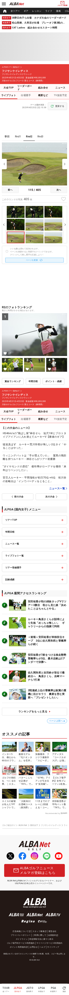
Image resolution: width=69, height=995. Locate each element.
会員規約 (52, 935)
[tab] (7, 136)
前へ (10, 189)
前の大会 (19, 496)
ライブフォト (8, 95)
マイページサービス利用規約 (49, 943)
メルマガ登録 (62, 5)
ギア (26, 11)
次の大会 (50, 496)
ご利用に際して (39, 935)
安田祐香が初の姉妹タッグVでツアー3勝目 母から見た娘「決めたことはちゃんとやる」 (47, 605)
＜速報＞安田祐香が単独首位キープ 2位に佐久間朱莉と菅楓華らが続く (47, 640)
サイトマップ (53, 947)
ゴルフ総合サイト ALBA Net (14, 825)
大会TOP (9, 87)
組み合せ (43, 87)
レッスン (36, 11)
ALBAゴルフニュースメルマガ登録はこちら (38, 870)
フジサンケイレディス (51, 825)
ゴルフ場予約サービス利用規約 (21, 943)
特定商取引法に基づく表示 (41, 939)
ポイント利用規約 (18, 947)
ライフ (48, 11)
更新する (59, 106)
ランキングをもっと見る (32, 711)
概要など (43, 95)
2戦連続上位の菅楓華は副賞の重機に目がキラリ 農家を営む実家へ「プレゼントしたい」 (47, 694)
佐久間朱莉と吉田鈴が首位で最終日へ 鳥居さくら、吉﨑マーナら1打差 (46, 676)
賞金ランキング (13, 381)
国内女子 (34, 825)
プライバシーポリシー (21, 935)
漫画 (58, 11)
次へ (58, 189)
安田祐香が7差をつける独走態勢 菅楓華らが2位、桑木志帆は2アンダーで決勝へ (48, 658)
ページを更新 (32, 260)
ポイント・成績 (53, 381)
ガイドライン (22, 939)
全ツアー (15, 11)
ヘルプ (42, 947)
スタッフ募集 (38, 931)
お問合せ (34, 947)
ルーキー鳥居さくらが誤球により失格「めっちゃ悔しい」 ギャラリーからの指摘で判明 (46, 623)
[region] (34, 11)
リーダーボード (24, 88)
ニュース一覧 (57, 488)
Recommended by (52, 813)
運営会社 (52, 931)
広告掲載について (20, 931)
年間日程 (33, 381)
